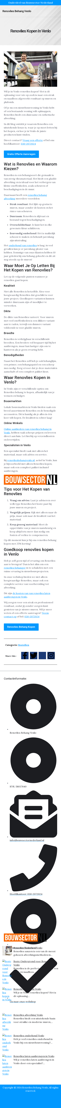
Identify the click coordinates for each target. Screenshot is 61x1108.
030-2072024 (28, 143)
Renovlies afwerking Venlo (28, 1014)
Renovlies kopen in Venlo (27, 989)
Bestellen (23, 644)
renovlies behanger (15, 567)
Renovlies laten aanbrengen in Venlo (33, 1056)
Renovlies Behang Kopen (21, 627)
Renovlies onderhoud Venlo (28, 1035)
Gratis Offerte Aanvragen (21, 154)
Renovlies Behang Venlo (17, 11)
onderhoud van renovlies (23, 245)
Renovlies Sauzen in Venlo (27, 947)
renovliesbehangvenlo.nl (21, 460)
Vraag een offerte (33, 140)
